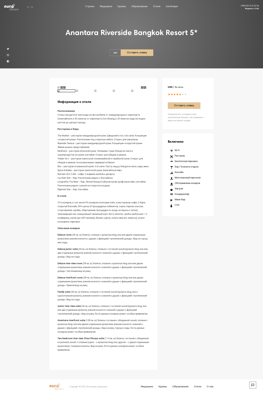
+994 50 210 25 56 (250, 6)
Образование (139, 6)
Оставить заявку (137, 52)
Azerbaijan (172, 6)
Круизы (122, 6)
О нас (210, 387)
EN (32, 7)
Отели (156, 6)
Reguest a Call (252, 9)
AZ (28, 7)
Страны (89, 6)
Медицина (106, 6)
